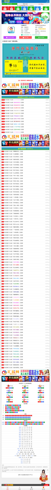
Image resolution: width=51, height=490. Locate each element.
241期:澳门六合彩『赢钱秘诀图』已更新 (12, 364)
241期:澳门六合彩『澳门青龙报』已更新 (12, 183)
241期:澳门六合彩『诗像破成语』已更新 (12, 251)
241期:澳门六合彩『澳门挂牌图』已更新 (12, 189)
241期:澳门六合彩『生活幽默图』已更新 (12, 289)
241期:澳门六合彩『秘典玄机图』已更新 (12, 159)
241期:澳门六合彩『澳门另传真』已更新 (12, 170)
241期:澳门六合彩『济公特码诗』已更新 (12, 156)
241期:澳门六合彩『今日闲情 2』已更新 (12, 208)
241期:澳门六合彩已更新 (13, 99)
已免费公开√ (10, 485)
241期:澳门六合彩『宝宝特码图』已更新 (12, 164)
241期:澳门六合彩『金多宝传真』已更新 (12, 235)
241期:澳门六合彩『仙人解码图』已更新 (12, 173)
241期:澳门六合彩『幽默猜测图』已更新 (12, 227)
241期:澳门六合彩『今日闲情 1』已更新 (12, 216)
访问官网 (42, 37)
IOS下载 (26, 37)
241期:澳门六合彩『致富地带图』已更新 (12, 367)
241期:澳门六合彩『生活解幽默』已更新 (12, 154)
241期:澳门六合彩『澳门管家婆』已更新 (12, 186)
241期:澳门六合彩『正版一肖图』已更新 (12, 205)
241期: (5, 485)
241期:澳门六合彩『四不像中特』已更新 (12, 178)
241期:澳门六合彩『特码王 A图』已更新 (12, 181)
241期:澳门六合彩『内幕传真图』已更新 (12, 194)
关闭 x (43, 483)
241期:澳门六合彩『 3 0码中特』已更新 (12, 218)
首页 (8, 489)
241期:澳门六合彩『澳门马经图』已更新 (12, 256)
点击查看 (46, 485)
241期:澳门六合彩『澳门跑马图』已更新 (12, 191)
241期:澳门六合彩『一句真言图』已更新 (12, 229)
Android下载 (11, 37)
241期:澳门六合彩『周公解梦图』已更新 (12, 240)
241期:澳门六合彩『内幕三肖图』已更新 (12, 243)
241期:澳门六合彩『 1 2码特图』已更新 (12, 197)
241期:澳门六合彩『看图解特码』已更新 (12, 151)
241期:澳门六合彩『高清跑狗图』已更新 (12, 210)
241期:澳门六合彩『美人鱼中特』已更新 (12, 221)
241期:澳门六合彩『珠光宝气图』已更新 (12, 321)
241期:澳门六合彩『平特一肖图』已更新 (12, 175)
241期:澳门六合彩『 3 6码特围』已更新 (12, 232)
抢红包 (43, 489)
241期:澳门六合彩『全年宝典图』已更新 (12, 162)
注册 (20, 489)
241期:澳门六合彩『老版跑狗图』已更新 (12, 248)
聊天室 (31, 489)
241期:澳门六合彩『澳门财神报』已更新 (12, 167)
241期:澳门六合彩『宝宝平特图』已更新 (12, 254)
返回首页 (47, 2)
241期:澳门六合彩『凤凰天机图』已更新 (12, 237)
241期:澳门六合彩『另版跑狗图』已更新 (12, 213)
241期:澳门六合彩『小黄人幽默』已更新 (12, 245)
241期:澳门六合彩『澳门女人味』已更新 (12, 224)
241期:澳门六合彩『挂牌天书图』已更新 (12, 259)
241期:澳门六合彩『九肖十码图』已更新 (12, 200)
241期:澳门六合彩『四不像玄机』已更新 (12, 202)
